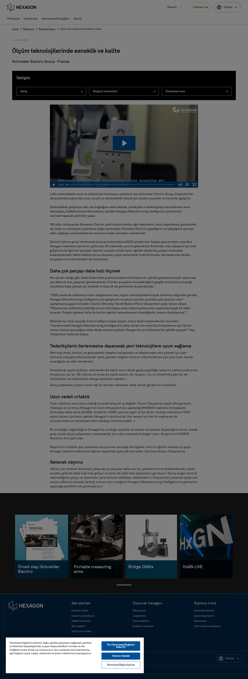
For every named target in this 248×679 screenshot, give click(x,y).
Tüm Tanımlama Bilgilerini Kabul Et (121, 646)
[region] (75, 655)
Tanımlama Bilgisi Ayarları (121, 665)
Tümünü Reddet (121, 656)
